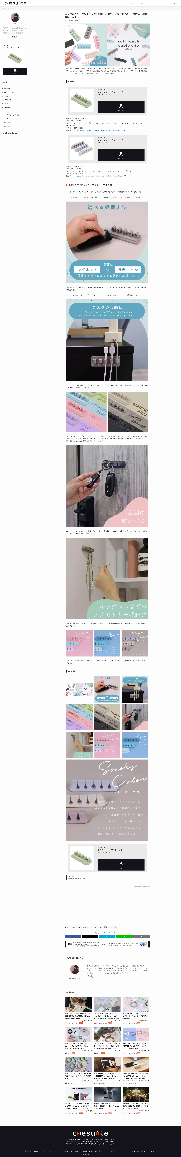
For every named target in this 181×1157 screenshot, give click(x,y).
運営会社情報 (7, 123)
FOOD (6, 96)
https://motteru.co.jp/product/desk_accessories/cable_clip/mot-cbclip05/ (101, 176)
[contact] (16, 133)
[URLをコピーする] (141, 936)
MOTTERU (89, 927)
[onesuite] (33, 3)
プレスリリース (75, 876)
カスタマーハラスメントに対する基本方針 (135, 1151)
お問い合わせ (7, 126)
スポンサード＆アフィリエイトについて (68, 1151)
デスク (111, 927)
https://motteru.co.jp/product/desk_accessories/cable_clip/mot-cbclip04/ (101, 130)
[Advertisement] (88, 905)
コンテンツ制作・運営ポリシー (97, 1151)
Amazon (121, 107)
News (96, 927)
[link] (88, 976)
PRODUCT (7, 107)
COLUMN (7, 88)
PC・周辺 (103, 927)
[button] (73, 936)
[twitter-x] (91, 976)
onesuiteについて (8, 119)
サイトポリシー (50, 1151)
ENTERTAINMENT (9, 92)
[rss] (12, 133)
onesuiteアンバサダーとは (11, 115)
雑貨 (116, 927)
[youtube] (9, 133)
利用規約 (84, 1151)
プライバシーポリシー (114, 1151)
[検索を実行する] (175, 3)
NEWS (79, 927)
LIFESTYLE (71, 927)
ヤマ (75, 976)
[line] (6, 133)
